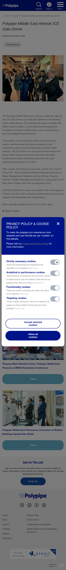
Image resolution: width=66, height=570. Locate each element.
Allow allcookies (33, 335)
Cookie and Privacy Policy (35, 243)
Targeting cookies (28, 303)
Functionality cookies (28, 290)
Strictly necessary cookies (24, 265)
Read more (33, 268)
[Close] (58, 223)
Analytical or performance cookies (28, 277)
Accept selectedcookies (33, 323)
